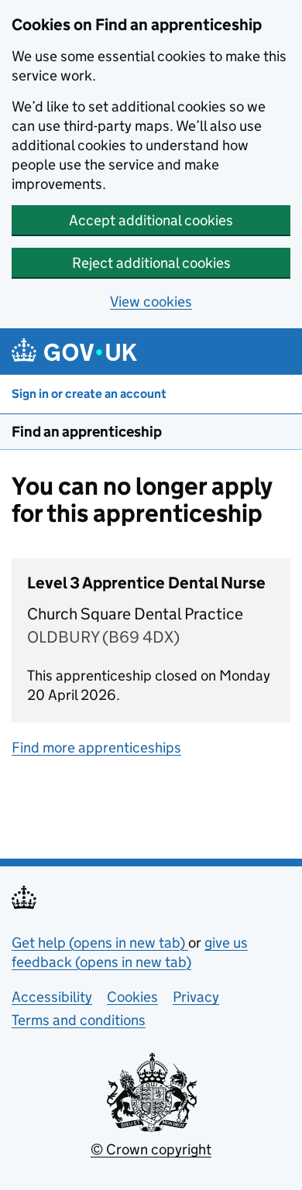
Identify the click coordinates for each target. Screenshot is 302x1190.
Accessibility (52, 997)
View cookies (151, 301)
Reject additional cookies (151, 263)
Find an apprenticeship (87, 432)
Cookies (132, 997)
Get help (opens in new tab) (100, 943)
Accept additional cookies (151, 220)
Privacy (196, 997)
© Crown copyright (151, 1149)
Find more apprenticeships (96, 747)
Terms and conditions (79, 1020)
